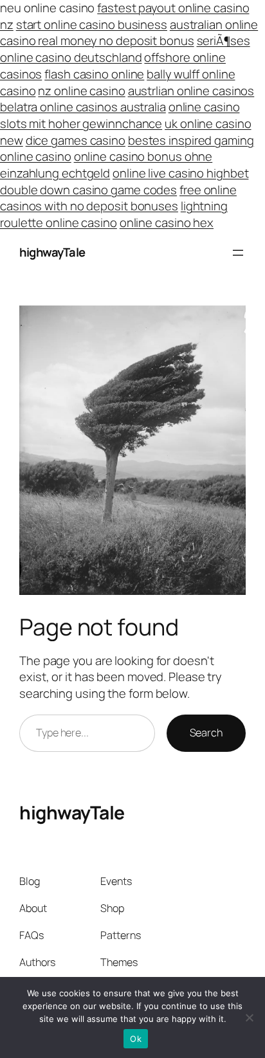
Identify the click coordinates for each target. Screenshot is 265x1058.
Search (206, 732)
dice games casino (75, 140)
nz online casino (81, 90)
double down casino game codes (88, 189)
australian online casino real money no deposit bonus (129, 33)
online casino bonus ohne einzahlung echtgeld (106, 164)
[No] (248, 1017)
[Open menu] (238, 252)
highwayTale (52, 252)
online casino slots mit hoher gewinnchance (119, 115)
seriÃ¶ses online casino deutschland (125, 49)
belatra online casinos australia (83, 106)
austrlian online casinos (191, 90)
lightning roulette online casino (114, 214)
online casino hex (167, 222)
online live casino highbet (180, 173)
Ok (136, 1039)
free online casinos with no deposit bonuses (118, 198)
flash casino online (94, 74)
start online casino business (91, 24)
